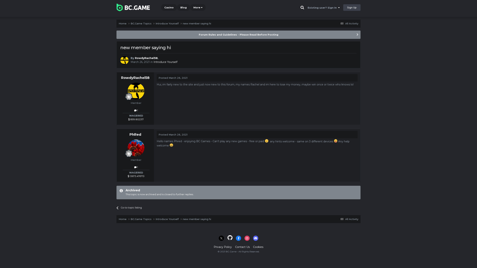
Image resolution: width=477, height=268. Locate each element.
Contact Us (242, 247)
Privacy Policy (223, 247)
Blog (183, 7)
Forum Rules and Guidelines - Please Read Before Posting (238, 34)
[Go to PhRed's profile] (136, 148)
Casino (169, 7)
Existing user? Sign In (323, 7)
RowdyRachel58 (146, 58)
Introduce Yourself (165, 62)
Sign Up (352, 7)
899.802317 (137, 119)
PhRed (135, 135)
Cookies (258, 247)
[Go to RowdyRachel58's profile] (124, 60)
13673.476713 (136, 176)
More (196, 7)
